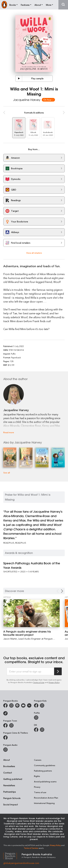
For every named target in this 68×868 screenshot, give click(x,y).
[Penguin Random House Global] (12, 855)
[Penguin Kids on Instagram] (42, 705)
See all (6, 472)
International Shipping (44, 803)
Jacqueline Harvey (26, 100)
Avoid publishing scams (45, 781)
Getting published (12, 779)
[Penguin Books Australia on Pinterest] (17, 705)
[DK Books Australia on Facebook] (36, 730)
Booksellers (9, 766)
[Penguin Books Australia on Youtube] (23, 705)
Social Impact (10, 804)
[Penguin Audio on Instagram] (5, 749)
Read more (8, 432)
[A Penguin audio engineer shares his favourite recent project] (31, 613)
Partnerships (9, 791)
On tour (47, 99)
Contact (7, 772)
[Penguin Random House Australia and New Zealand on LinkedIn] (29, 705)
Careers (37, 759)
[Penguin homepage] (4, 4)
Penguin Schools (11, 798)
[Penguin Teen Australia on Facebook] (5, 725)
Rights (37, 776)
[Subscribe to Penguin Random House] (58, 671)
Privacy (37, 786)
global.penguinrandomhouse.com (21, 863)
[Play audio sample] (19, 78)
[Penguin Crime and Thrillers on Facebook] (5, 737)
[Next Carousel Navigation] (62, 591)
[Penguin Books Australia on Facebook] (5, 705)
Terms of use (40, 792)
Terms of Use (38, 682)
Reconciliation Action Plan (46, 797)
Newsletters (9, 785)
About (6, 759)
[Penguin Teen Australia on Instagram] (11, 725)
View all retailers (34, 252)
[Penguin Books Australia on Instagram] (11, 705)
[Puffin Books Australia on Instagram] (36, 717)
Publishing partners (43, 770)
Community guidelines (44, 765)
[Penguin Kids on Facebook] (36, 705)
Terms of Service (31, 848)
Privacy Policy (54, 682)
